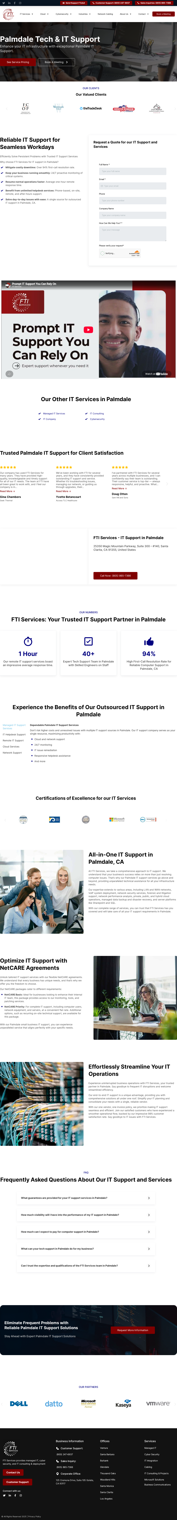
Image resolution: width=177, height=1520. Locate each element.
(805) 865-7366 (64, 1467)
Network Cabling (105, 14)
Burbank (104, 1460)
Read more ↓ (7, 491)
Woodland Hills (107, 1479)
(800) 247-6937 (64, 1454)
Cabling (148, 1467)
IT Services (25, 14)
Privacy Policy (34, 1516)
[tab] (14, 727)
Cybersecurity (62, 14)
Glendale (104, 1467)
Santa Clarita (106, 1492)
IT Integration (151, 1460)
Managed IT (150, 1448)
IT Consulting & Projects (156, 1473)
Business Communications (157, 1484)
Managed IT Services (54, 413)
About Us (124, 14)
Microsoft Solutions (154, 1479)
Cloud (42, 14)
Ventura (104, 1448)
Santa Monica (107, 1486)
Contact (142, 14)
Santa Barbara (107, 1454)
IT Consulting (97, 413)
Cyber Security (151, 1454)
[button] (18, 62)
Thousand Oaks (108, 1473)
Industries (83, 14)
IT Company (49, 419)
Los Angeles (106, 1498)
